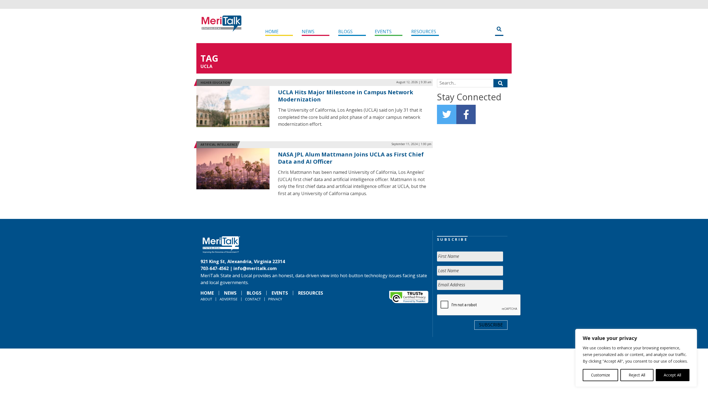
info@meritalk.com (255, 268)
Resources (423, 31)
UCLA (206, 66)
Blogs (345, 31)
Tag (209, 58)
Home (271, 31)
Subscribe (491, 325)
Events (383, 31)
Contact (253, 299)
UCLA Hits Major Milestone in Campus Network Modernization (345, 95)
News (308, 31)
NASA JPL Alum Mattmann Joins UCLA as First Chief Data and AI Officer (351, 158)
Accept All (672, 375)
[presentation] (479, 305)
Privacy (275, 299)
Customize (600, 375)
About (206, 299)
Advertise (229, 299)
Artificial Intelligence (219, 144)
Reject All (637, 375)
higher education (215, 83)
